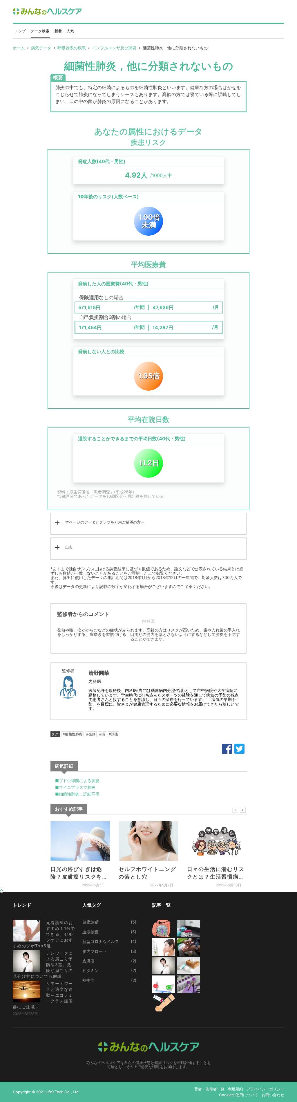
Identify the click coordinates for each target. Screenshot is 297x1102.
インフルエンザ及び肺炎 (114, 47)
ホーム (19, 47)
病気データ (41, 47)
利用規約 (235, 1089)
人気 (70, 31)
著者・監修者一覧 (209, 1089)
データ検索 (40, 31)
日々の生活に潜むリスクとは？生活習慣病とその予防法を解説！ (216, 877)
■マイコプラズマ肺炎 (75, 787)
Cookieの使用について (238, 1094)
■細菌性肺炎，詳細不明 (77, 793)
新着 (58, 31)
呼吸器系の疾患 (71, 47)
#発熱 (90, 734)
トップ (20, 31)
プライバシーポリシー (265, 1089)
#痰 (102, 734)
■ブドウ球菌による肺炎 (77, 780)
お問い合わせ (273, 1094)
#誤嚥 (113, 734)
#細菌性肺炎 (72, 734)
